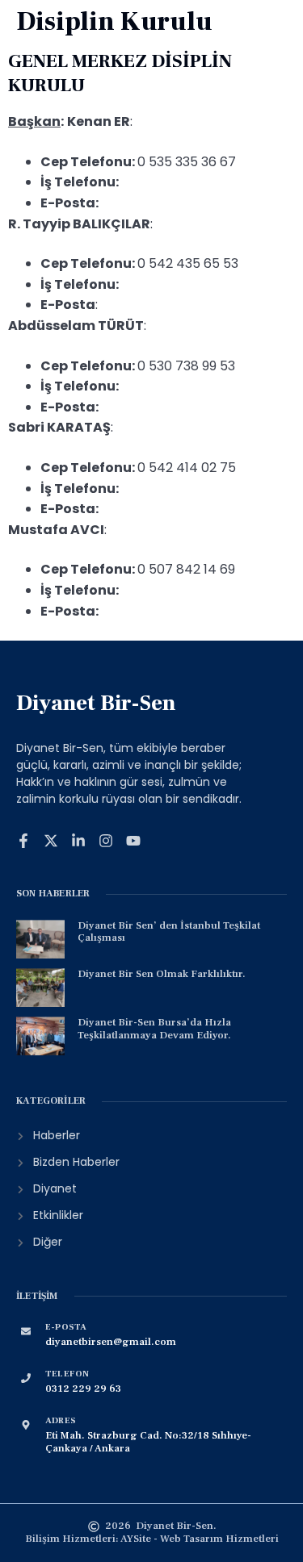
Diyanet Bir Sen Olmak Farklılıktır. (162, 973)
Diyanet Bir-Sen (96, 703)
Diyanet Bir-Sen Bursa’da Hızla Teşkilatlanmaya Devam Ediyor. (154, 1029)
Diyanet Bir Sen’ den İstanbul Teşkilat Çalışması (169, 932)
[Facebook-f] (23, 840)
